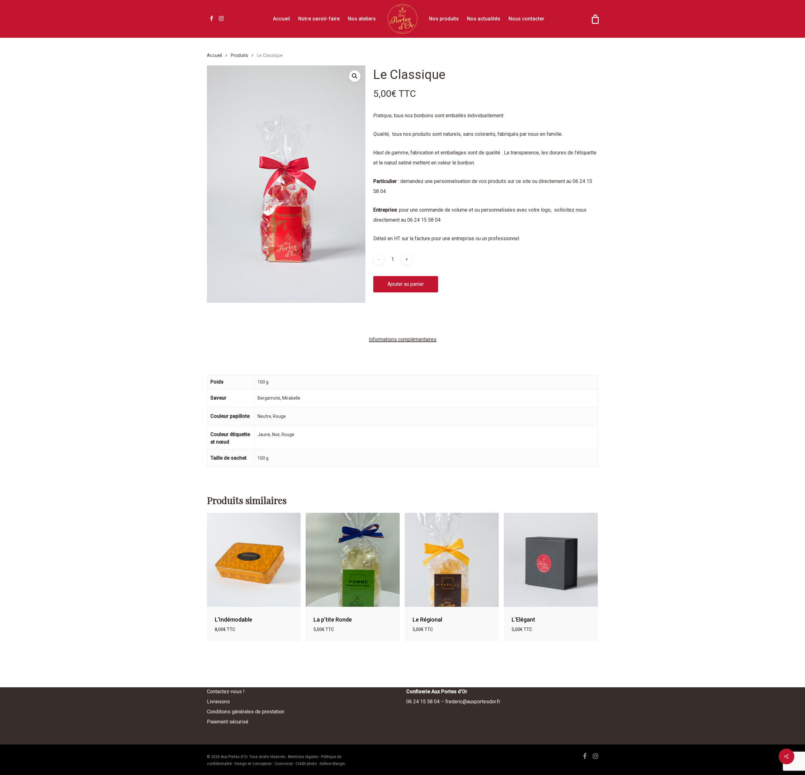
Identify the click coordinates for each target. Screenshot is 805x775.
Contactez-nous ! (226, 692)
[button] (354, 76)
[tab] (403, 340)
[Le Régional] (452, 560)
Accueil (214, 55)
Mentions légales (303, 757)
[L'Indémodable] (254, 560)
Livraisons (218, 702)
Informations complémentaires (402, 339)
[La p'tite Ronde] (353, 560)
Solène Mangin (332, 763)
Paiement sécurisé (227, 722)
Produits (239, 55)
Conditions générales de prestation (245, 712)
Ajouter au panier (405, 284)
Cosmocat (284, 763)
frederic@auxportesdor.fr (472, 702)
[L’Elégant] (551, 560)
